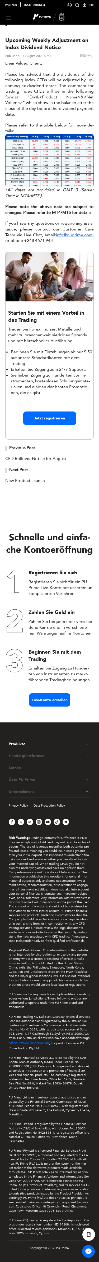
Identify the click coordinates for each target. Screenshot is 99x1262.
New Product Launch (25, 480)
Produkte (17, 744)
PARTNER (11, 5)
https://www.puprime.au (29, 1043)
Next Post (18, 470)
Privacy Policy (18, 805)
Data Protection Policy (49, 805)
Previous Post (22, 448)
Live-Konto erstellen (50, 700)
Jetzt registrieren (49, 418)
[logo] (53, 17)
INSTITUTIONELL (34, 5)
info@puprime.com (74, 235)
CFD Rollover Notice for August (35, 459)
